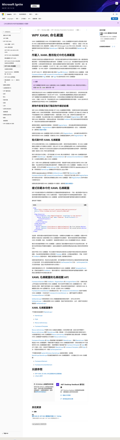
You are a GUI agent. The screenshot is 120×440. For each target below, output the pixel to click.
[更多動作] (86, 30)
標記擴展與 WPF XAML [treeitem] (10, 58)
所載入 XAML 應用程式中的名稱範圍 (108, 33)
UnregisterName (71, 281)
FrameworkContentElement (54, 74)
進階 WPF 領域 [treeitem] (7, 35)
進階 (78, 30)
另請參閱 (102, 41)
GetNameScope (41, 303)
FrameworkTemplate (41, 326)
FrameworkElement (38, 74)
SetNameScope (51, 167)
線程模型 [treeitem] (5, 120)
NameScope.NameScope (39, 355)
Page (58, 72)
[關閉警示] (116, 3)
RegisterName (75, 117)
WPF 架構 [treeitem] (5, 38)
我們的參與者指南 (40, 392)
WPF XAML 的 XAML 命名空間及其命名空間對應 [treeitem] (12, 62)
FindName (67, 119)
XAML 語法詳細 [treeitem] (8, 47)
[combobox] (11, 31)
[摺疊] (20, 28)
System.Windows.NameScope (50, 353)
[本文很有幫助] (113, 47)
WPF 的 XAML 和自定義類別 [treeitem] (12, 55)
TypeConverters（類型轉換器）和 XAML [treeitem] (12, 73)
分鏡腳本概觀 (42, 130)
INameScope (53, 48)
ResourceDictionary (41, 323)
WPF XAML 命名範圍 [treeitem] (10, 66)
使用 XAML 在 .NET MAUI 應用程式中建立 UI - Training (46, 416)
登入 (117, 14)
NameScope (81, 48)
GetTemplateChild (66, 262)
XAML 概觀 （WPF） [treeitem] (10, 44)
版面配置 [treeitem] (5, 111)
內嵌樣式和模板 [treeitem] (9, 69)
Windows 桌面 (45, 30)
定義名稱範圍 (69, 183)
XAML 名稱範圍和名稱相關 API (108, 39)
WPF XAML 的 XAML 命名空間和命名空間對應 (48, 374)
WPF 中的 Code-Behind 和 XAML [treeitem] (11, 51)
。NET (38, 30)
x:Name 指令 (39, 376)
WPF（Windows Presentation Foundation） (63, 30)
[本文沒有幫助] (115, 47)
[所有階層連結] (33, 30)
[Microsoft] (3, 14)
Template (59, 254)
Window (64, 72)
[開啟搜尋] (113, 14)
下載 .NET (114, 18)
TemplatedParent (81, 268)
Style (36, 319)
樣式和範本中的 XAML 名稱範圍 (108, 36)
